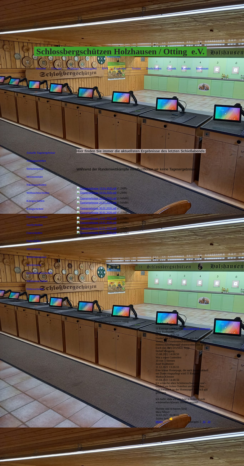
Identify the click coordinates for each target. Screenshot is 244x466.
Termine (136, 68)
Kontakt (186, 68)
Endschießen (33, 240)
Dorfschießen (153, 68)
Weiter (159, 421)
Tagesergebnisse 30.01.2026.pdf (98, 208)
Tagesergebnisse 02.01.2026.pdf (98, 228)
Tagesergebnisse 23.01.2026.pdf (98, 218)
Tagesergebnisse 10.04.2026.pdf (98, 188)
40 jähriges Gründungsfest (82, 68)
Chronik (171, 68)
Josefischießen (34, 224)
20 (209, 421)
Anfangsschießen (36, 160)
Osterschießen (34, 232)
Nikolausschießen (36, 184)
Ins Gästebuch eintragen (196, 328)
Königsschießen (35, 200)
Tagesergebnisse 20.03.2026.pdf (98, 198)
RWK (105, 68)
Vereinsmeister (34, 176)
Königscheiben (34, 208)
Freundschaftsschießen (39, 273)
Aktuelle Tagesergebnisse (40, 152)
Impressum (202, 68)
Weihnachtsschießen (37, 192)
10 (204, 421)
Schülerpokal (33, 264)
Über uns (56, 68)
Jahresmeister (33, 248)
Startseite (41, 68)
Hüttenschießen (35, 289)
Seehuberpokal (34, 168)
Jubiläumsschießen (37, 281)
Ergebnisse (120, 68)
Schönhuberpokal (36, 256)
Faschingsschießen (37, 216)
